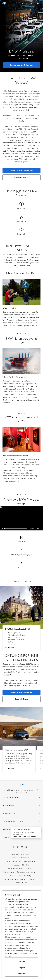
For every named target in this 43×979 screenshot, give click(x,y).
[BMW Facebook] (13, 847)
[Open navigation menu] (37, 3)
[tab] (16, 581)
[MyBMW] (22, 3)
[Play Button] (2, 528)
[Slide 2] (20, 333)
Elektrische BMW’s (11, 837)
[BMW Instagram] (17, 847)
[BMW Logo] (4, 3)
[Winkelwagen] (27, 3)
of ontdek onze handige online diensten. (24, 836)
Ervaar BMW (8, 805)
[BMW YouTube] (21, 847)
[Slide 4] (25, 333)
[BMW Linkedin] (25, 847)
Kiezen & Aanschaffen (13, 821)
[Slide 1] (17, 333)
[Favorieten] (32, 3)
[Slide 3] (23, 333)
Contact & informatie (12, 797)
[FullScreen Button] (41, 529)
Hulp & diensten (10, 813)
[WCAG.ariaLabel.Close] (38, 829)
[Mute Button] (38, 529)
